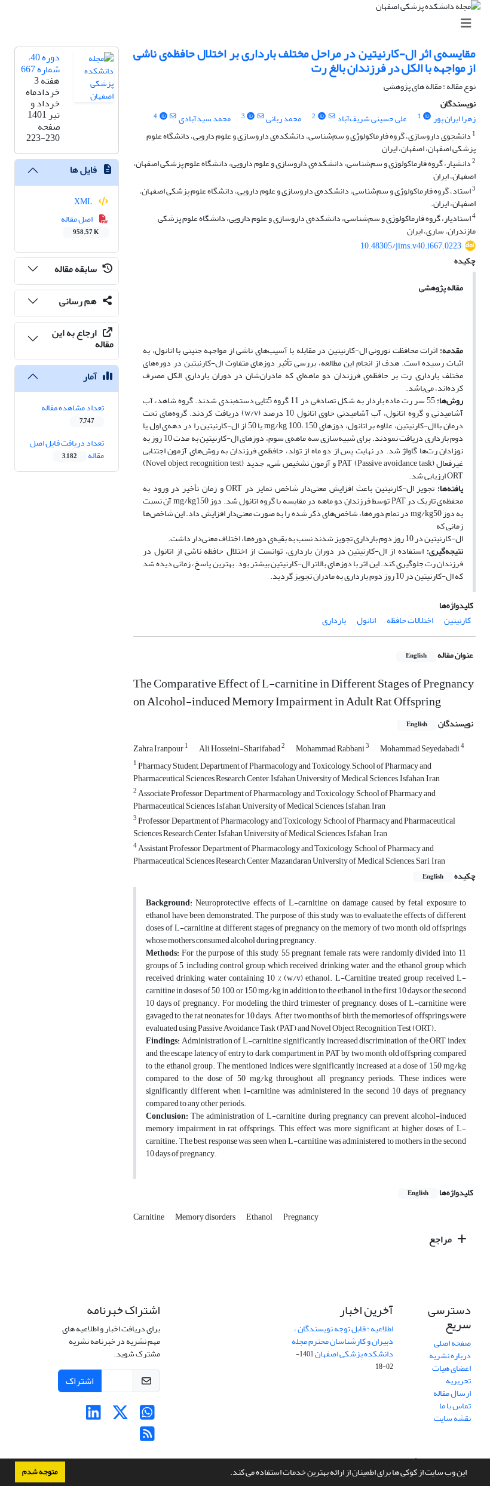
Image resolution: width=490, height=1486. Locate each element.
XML (84, 202)
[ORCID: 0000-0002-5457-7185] (251, 116)
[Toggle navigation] (248, 23)
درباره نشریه (450, 1355)
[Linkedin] (93, 1416)
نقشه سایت (452, 1418)
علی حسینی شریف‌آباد (372, 118)
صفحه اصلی (452, 1343)
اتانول (366, 620)
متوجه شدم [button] (40, 1471)
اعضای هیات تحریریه (451, 1374)
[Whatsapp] (147, 1416)
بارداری (334, 620)
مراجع (441, 1239)
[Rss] (147, 1437)
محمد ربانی (283, 118)
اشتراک (80, 1381)
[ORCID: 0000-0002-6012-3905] (427, 116)
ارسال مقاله (452, 1393)
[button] (227, 1473)
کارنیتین (457, 620)
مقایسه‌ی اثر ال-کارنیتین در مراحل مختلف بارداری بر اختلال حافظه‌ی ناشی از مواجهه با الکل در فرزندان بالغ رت (304, 60)
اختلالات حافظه (410, 620)
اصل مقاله (80, 224)
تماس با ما (455, 1406)
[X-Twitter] (120, 1416)
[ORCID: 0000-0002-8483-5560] (321, 116)
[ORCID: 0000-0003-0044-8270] (163, 116)
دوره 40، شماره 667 (40, 63)
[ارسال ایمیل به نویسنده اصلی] (331, 116)
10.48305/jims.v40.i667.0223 (410, 246)
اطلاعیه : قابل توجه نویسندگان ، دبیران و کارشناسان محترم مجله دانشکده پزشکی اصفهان (342, 1341)
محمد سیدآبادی (205, 118)
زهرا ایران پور (454, 118)
